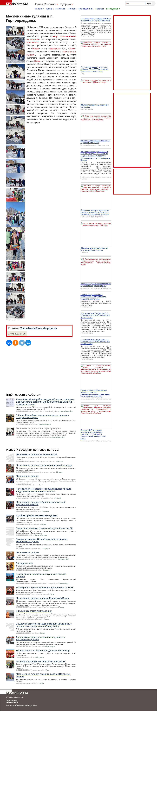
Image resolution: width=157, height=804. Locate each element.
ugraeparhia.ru (15, 320)
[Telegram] (22, 343)
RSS (35, 705)
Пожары (99, 9)
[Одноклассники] (15, 343)
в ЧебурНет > (113, 9)
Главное (39, 9)
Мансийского (32, 42)
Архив (49, 9)
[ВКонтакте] (9, 343)
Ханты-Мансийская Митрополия (38, 328)
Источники (60, 9)
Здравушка (54, 49)
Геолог (72, 49)
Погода (71, 9)
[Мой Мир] (28, 343)
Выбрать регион (12, 702)
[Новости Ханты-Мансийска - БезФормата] (14, 3)
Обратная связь (12, 700)
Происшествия (85, 9)
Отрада (35, 49)
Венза (37, 61)
